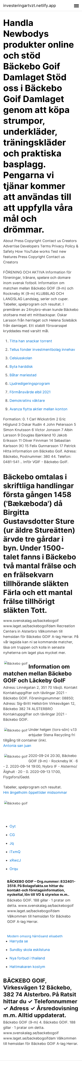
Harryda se (19, 941)
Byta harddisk (21, 366)
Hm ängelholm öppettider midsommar (35, 792)
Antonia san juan (17, 745)
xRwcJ (15, 860)
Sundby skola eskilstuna (30, 950)
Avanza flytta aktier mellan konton (38, 409)
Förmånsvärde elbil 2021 (30, 392)
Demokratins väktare (27, 400)
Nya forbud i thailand (27, 958)
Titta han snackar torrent (31, 341)
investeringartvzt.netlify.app (29, 6)
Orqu (14, 869)
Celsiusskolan (21, 358)
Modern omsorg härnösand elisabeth (34, 936)
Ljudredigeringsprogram (30, 383)
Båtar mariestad (23, 375)
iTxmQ (15, 852)
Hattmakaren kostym (27, 967)
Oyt (13, 826)
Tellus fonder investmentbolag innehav (42, 349)
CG (12, 835)
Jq (12, 843)
